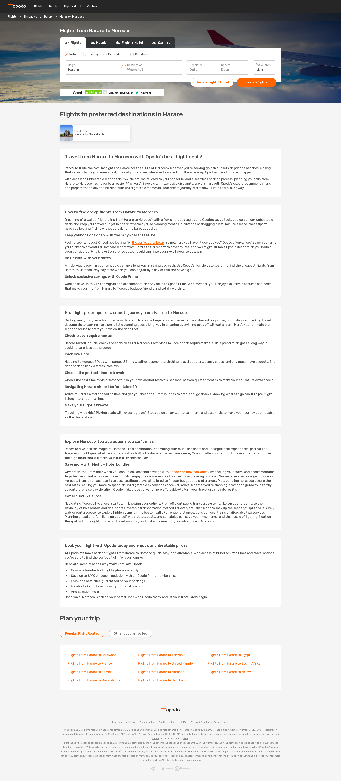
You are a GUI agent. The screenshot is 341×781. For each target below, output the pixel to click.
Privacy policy (147, 722)
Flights (38, 6)
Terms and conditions (123, 722)
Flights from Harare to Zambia (90, 672)
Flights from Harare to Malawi (230, 672)
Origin (71, 65)
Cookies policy (166, 722)
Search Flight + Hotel (212, 82)
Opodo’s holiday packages (188, 472)
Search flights (256, 82)
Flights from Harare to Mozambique (94, 680)
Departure (196, 65)
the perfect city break (148, 242)
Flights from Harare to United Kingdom (167, 663)
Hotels (53, 6)
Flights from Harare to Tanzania (161, 655)
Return (225, 65)
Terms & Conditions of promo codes (210, 722)
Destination (134, 65)
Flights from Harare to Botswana (92, 655)
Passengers (263, 64)
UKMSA (182, 722)
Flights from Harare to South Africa (234, 663)
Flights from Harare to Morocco (161, 672)
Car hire (92, 6)
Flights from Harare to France (90, 663)
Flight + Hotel (72, 6)
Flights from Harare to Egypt (229, 655)
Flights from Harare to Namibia (161, 680)
